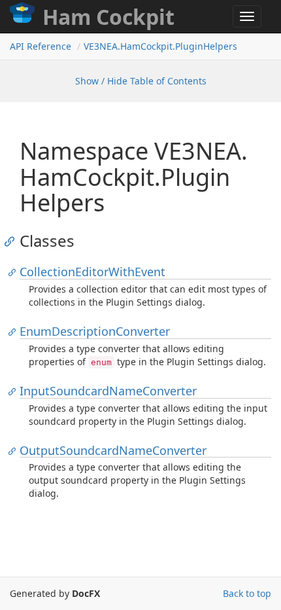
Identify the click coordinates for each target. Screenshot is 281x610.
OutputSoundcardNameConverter (113, 450)
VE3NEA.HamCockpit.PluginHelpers (160, 46)
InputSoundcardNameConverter (108, 391)
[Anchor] (13, 240)
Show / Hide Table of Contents (141, 81)
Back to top (247, 593)
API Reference (40, 46)
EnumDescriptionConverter (95, 331)
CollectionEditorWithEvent (92, 271)
